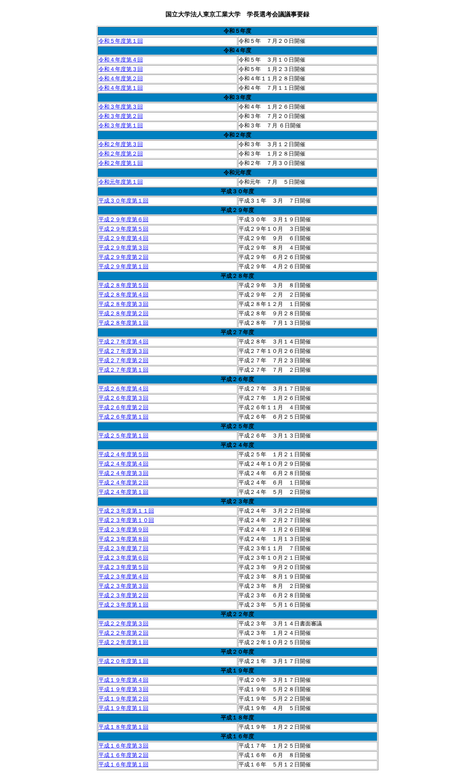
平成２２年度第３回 (123, 623)
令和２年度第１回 (120, 163)
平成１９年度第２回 (123, 699)
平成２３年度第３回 (123, 586)
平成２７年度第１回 (123, 370)
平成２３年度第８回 (123, 539)
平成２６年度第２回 (123, 407)
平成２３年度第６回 (123, 558)
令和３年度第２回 (120, 116)
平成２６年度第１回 (123, 417)
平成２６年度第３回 (123, 398)
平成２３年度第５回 (123, 567)
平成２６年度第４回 (123, 389)
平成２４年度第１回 (123, 492)
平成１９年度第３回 (123, 689)
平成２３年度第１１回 (126, 511)
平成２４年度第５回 (123, 454)
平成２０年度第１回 (123, 661)
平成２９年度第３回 (123, 248)
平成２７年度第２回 (123, 360)
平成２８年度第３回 (123, 304)
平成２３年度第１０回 (126, 520)
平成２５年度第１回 (123, 436)
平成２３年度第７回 (123, 548)
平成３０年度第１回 (123, 201)
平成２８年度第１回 (123, 323)
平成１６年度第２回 (123, 755)
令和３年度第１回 (120, 125)
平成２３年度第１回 (123, 605)
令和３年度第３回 (120, 107)
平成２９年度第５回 (123, 229)
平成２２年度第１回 (123, 642)
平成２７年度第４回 (123, 342)
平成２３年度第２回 (123, 595)
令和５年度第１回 (120, 41)
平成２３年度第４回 (123, 576)
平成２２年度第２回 (123, 633)
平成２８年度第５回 (123, 285)
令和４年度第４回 (120, 60)
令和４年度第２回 (120, 78)
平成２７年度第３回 (123, 351)
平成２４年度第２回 (123, 483)
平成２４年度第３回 (123, 473)
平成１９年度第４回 (123, 680)
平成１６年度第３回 (123, 746)
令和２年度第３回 (120, 144)
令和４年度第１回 (120, 88)
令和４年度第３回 (120, 69)
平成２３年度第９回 (123, 530)
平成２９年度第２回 (123, 257)
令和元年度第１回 (120, 182)
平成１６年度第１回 (123, 764)
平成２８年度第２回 (123, 313)
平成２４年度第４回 (123, 464)
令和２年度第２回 (120, 154)
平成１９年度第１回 (123, 708)
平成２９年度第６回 (123, 219)
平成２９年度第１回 (123, 266)
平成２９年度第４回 (123, 238)
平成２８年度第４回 (123, 295)
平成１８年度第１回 (123, 727)
